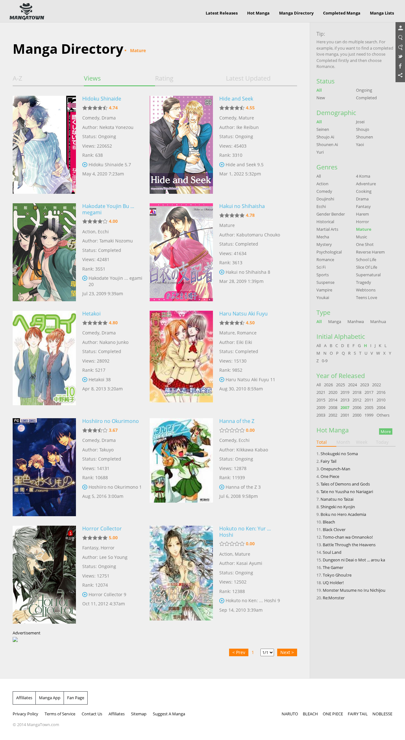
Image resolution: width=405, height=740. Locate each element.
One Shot (365, 244)
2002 (332, 415)
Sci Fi (321, 267)
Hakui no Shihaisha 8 (248, 272)
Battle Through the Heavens (349, 544)
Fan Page (75, 697)
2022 (376, 385)
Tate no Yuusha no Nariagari (347, 491)
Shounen (364, 137)
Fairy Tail (328, 461)
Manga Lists (382, 13)
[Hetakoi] (44, 360)
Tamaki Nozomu (116, 241)
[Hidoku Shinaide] (44, 145)
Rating (164, 78)
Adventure (366, 184)
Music (361, 237)
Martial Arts (327, 229)
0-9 (324, 361)
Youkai (322, 297)
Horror (108, 548)
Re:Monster (334, 598)
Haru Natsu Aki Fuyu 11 (250, 379)
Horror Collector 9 (107, 594)
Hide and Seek (236, 98)
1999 (368, 415)
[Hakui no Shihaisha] (181, 252)
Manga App (49, 697)
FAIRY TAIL (358, 714)
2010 (381, 400)
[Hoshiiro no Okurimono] (44, 467)
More (386, 431)
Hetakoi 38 (100, 379)
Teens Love (366, 297)
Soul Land (332, 552)
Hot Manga (258, 13)
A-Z (17, 78)
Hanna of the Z (236, 421)
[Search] (400, 38)
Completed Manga (341, 13)
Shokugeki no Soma (339, 453)
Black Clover (334, 529)
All (319, 90)
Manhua (378, 321)
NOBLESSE (382, 714)
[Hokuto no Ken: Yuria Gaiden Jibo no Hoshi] (181, 575)
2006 (356, 407)
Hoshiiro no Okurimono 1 (115, 487)
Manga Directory (296, 13)
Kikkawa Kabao (252, 450)
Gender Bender (330, 214)
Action (89, 232)
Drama (109, 118)
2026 (328, 385)
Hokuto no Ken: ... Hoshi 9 (253, 600)
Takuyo (106, 450)
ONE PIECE (333, 714)
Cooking (363, 191)
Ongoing (364, 90)
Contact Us (92, 714)
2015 (320, 400)
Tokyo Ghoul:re (337, 575)
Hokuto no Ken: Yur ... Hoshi (245, 531)
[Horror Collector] (44, 575)
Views (92, 78)
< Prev (238, 652)
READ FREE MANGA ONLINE (26, 11)
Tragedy (363, 282)
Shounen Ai (327, 144)
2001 (344, 415)
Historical (325, 221)
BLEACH (310, 714)
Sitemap (138, 714)
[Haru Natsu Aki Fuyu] (181, 360)
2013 (344, 400)
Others (383, 415)
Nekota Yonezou (116, 127)
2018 (356, 392)
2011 (368, 400)
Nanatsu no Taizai (337, 499)
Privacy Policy (25, 714)
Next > (287, 652)
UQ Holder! (333, 582)
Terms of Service (60, 714)
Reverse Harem (370, 252)
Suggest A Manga (169, 714)
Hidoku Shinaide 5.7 (110, 165)
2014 (332, 400)
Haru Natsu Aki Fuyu (243, 313)
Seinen (322, 129)
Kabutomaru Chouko (258, 235)
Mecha (322, 237)
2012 (356, 400)
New (320, 98)
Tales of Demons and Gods (345, 484)
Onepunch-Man (335, 469)
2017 (368, 392)
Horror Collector (102, 528)
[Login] (400, 28)
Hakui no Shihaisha (242, 206)
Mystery (324, 244)
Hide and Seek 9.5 (245, 165)
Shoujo (362, 129)
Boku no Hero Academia (343, 514)
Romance (247, 333)
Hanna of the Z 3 (243, 487)
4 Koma (363, 176)
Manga (334, 321)
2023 (364, 385)
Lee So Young (113, 557)
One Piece (330, 476)
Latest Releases (222, 13)
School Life (366, 259)
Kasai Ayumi (249, 563)
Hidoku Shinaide (101, 98)
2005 (368, 407)
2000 (356, 415)
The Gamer (333, 567)
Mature (246, 118)
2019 (344, 392)
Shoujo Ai (325, 137)
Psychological (329, 252)
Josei (360, 122)
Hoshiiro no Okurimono (110, 421)
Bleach (329, 522)
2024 (352, 385)
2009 (320, 407)
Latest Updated (248, 78)
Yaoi (360, 144)
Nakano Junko (113, 342)
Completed (366, 98)
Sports (322, 275)
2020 (332, 392)
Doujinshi (325, 199)
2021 (320, 392)
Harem (362, 214)
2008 (332, 407)
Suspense (325, 282)
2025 (340, 385)
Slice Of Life (366, 267)
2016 (381, 392)
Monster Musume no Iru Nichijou (354, 590)
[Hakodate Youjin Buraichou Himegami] (44, 252)
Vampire (324, 290)
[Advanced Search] (400, 47)
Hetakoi (91, 313)
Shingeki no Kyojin (338, 507)
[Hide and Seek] (181, 145)
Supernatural (368, 275)
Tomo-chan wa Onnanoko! (348, 537)
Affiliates (24, 697)
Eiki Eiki (244, 342)
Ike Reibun (247, 127)
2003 (320, 415)
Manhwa (355, 321)
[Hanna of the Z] (181, 467)
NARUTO (290, 714)
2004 (381, 407)
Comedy (90, 118)
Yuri (320, 152)
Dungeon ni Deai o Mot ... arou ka (354, 560)
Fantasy (90, 548)
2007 (344, 407)
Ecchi (103, 232)
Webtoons (366, 290)
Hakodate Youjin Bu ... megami (108, 209)
